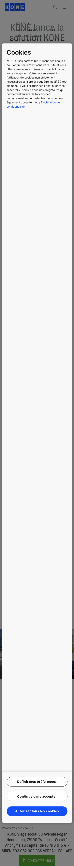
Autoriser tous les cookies (37, 811)
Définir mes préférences (37, 782)
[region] (37, 433)
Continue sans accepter (37, 796)
